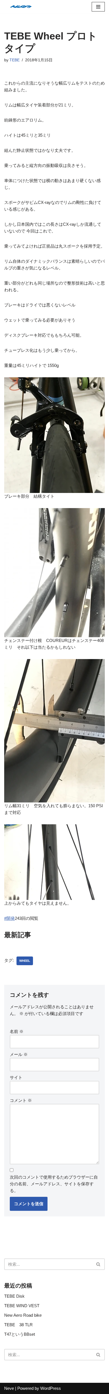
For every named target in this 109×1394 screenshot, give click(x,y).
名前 (16, 1031)
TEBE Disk (14, 1296)
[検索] (98, 1264)
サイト (16, 1077)
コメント (21, 1100)
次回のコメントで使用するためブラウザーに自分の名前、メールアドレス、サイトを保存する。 (54, 1184)
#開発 (9, 918)
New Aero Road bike (23, 1315)
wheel (24, 960)
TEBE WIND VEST (21, 1305)
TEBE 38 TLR (18, 1324)
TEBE (15, 60)
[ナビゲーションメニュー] (98, 6)
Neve (9, 1388)
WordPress (50, 1388)
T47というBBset (19, 1334)
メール (19, 1054)
